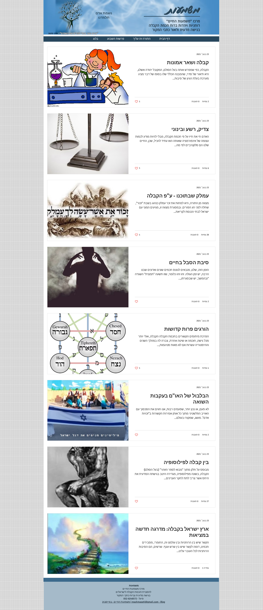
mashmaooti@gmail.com (145, 601)
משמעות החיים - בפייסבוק (116, 601)
